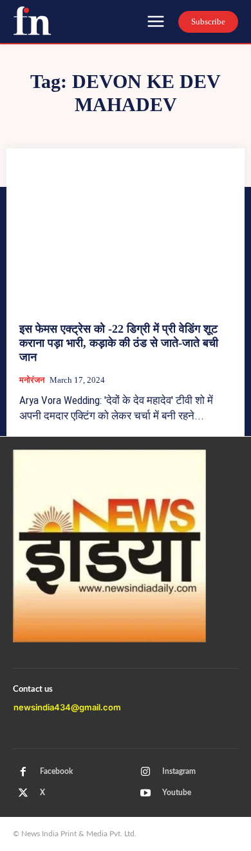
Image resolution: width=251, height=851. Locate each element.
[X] (23, 793)
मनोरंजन (31, 380)
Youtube (176, 792)
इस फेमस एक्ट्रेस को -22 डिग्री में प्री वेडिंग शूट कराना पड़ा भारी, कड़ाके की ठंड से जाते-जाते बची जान (118, 342)
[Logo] (32, 20)
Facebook (56, 771)
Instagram (179, 771)
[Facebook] (23, 772)
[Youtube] (145, 793)
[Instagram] (145, 772)
